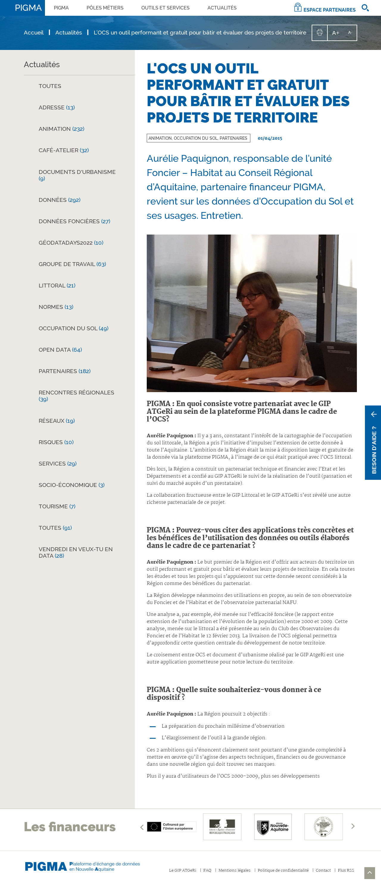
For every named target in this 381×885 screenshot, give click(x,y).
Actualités (222, 8)
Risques (56, 442)
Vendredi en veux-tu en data (76, 552)
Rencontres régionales (76, 395)
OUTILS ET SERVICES (165, 8)
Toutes (50, 86)
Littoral (57, 285)
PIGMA (61, 8)
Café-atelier (64, 150)
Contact (323, 871)
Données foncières (74, 221)
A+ (338, 35)
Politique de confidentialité (283, 871)
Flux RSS (346, 871)
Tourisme (57, 506)
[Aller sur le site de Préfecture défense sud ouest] (323, 826)
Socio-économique (71, 485)
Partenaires (64, 371)
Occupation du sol (73, 328)
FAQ (207, 871)
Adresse (57, 107)
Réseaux (57, 420)
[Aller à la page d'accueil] (88, 865)
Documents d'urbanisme (77, 175)
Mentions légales (234, 871)
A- (352, 35)
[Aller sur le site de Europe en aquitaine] (171, 826)
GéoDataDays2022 (71, 242)
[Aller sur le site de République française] (222, 826)
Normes (56, 307)
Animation (61, 128)
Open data (60, 349)
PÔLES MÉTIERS (105, 8)
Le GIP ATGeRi (182, 871)
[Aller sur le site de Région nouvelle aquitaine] (273, 826)
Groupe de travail (72, 264)
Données (59, 200)
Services (57, 463)
